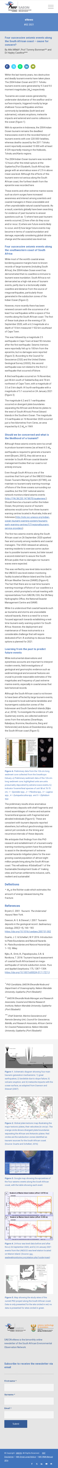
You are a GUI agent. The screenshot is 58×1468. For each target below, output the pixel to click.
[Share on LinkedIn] (26, 66)
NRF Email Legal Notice (26, 1457)
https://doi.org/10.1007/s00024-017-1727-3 (27, 972)
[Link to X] (36, 1464)
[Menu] (49, 6)
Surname (9, 1394)
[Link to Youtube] (46, 1464)
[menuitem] (49, 6)
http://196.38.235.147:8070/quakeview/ (26, 498)
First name (10, 1381)
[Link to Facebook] (31, 1464)
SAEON (19, 1453)
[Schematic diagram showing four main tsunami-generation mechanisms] (29, 1056)
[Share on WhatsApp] (20, 66)
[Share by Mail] (33, 66)
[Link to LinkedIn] (41, 1464)
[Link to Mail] (51, 1464)
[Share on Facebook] (7, 66)
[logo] (24, 6)
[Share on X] (13, 66)
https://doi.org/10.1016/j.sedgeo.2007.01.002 (28, 931)
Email (7, 1408)
